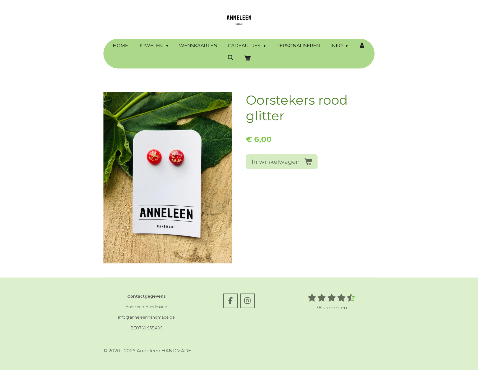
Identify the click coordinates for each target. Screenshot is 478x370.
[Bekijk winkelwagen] (247, 59)
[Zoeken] (230, 58)
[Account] (362, 46)
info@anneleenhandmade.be (146, 317)
